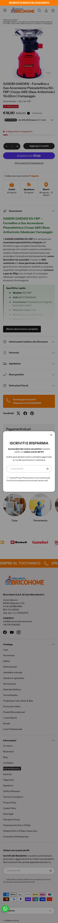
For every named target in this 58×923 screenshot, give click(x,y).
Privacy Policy (22, 478)
